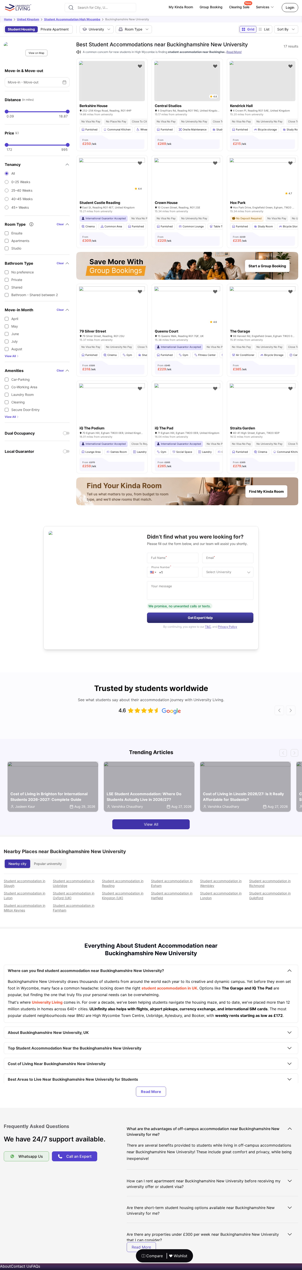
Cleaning (18, 402)
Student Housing (21, 29)
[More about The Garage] (262, 308)
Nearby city (17, 864)
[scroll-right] (290, 710)
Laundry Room (22, 395)
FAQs (35, 1266)
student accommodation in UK (169, 988)
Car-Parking (20, 379)
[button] (153, 572)
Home (8, 19)
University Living (47, 1002)
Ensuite (16, 233)
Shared (16, 287)
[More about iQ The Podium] (112, 405)
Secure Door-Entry (25, 410)
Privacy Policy (227, 626)
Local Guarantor (19, 451)
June (15, 334)
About (5, 1266)
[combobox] (100, 7)
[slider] (6, 111)
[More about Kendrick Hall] (262, 81)
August (16, 349)
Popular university (48, 864)
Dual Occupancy (20, 433)
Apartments (20, 241)
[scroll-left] (279, 710)
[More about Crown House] (187, 180)
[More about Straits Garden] (262, 405)
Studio (16, 248)
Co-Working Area (24, 387)
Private (16, 280)
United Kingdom (28, 19)
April (14, 319)
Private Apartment (55, 29)
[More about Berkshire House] (112, 81)
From (89, 142)
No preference (22, 272)
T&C (208, 626)
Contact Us (21, 1266)
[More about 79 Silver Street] (112, 308)
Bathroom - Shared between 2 (34, 295)
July (14, 341)
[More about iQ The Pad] (187, 405)
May (14, 326)
